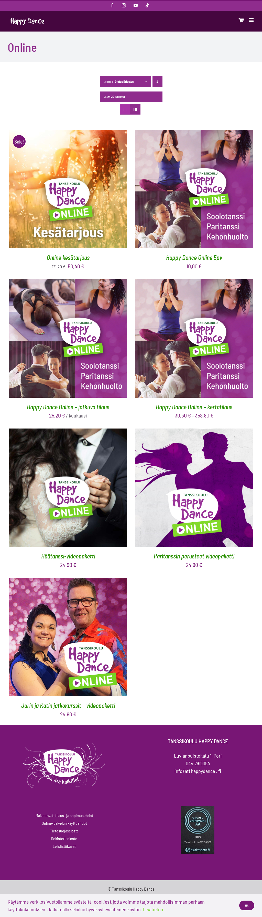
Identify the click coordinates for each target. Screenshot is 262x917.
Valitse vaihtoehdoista (179, 339)
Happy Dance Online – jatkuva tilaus (68, 407)
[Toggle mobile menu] (251, 20)
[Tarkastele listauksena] (135, 109)
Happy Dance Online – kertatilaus (194, 407)
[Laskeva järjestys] (157, 81)
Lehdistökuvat (64, 846)
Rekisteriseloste (64, 838)
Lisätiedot (90, 190)
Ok (246, 905)
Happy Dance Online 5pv (194, 257)
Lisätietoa (153, 909)
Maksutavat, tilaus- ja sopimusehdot (64, 815)
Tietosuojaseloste (64, 830)
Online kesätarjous (68, 257)
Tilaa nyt (53, 339)
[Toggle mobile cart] (241, 20)
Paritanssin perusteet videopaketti (194, 556)
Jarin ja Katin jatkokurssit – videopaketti (68, 705)
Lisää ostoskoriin (53, 190)
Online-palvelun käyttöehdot (64, 823)
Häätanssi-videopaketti (68, 556)
